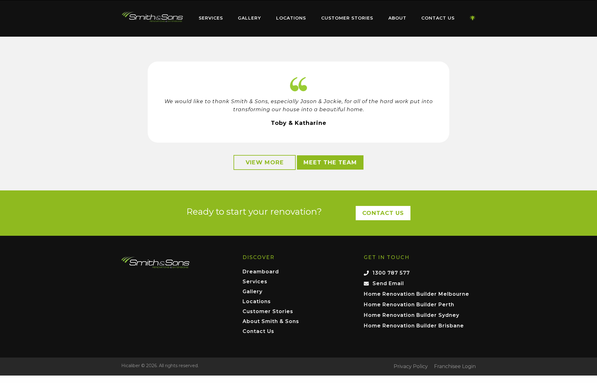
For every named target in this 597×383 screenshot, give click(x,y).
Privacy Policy (411, 366)
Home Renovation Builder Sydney (411, 315)
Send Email (388, 283)
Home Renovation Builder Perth (409, 305)
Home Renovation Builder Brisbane (414, 326)
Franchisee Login (455, 366)
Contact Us (438, 18)
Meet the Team (330, 162)
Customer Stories (347, 18)
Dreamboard (261, 272)
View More (265, 162)
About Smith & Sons (271, 321)
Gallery (249, 18)
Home (152, 17)
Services (211, 18)
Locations (291, 18)
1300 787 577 (391, 273)
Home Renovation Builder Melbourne (416, 294)
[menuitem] (152, 18)
